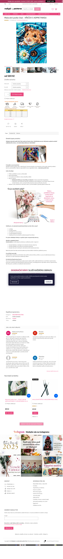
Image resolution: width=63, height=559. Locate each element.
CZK (50, 4)
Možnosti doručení (26, 90)
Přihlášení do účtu (37, 505)
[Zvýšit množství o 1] (10, 93)
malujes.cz (9, 491)
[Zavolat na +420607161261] (6, 4)
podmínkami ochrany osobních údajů (13, 524)
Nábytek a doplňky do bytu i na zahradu (24, 534)
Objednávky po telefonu (38, 488)
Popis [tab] (6, 133)
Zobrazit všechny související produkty (31, 424)
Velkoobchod (36, 497)
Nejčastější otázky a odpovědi (30, 4)
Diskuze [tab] (18, 133)
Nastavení (14, 282)
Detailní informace (8, 119)
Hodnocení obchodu (37, 493)
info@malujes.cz (10, 484)
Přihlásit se (9, 528)
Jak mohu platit (36, 495)
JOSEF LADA (50, 1)
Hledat (37, 9)
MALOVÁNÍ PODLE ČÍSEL (18, 315)
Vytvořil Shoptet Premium (53, 541)
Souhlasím (49, 282)
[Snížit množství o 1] (10, 95)
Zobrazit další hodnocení (52, 371)
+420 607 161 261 (10, 486)
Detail (35, 413)
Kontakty (35, 486)
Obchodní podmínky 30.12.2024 (40, 501)
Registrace (35, 503)
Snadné (14, 318)
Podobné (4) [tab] (12, 133)
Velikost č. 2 (35, 416)
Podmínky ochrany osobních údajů (41, 499)
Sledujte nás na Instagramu (37, 432)
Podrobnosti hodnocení (22, 20)
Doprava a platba (37, 490)
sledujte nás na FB (11, 488)
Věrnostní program (37, 491)
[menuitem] (7, 14)
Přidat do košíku (18, 94)
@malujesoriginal (11, 493)
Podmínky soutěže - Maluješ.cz (41, 534)
